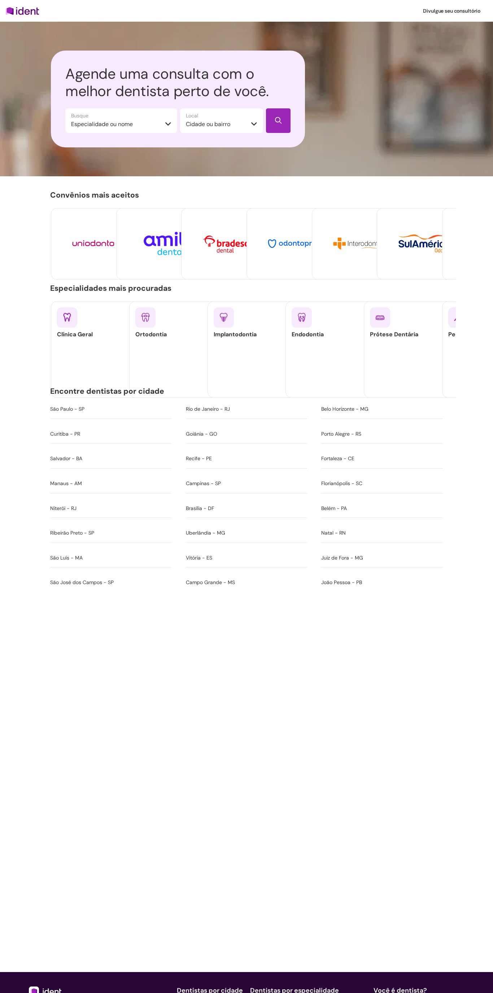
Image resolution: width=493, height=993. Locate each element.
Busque (79, 115)
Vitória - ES (199, 557)
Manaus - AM (66, 483)
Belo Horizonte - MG (344, 409)
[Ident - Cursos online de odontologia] (25, 11)
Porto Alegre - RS (341, 434)
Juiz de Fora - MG (342, 557)
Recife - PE (199, 458)
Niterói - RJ (63, 508)
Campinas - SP (203, 483)
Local (192, 115)
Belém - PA (334, 508)
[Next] (437, 231)
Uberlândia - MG (205, 533)
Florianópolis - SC (341, 483)
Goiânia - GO (201, 434)
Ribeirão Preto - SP (72, 533)
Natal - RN (333, 533)
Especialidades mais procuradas (112, 288)
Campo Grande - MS (210, 582)
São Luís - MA (66, 557)
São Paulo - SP (67, 409)
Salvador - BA (66, 458)
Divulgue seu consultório (451, 11)
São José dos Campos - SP (82, 582)
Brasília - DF (200, 508)
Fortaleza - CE (337, 458)
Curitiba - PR (65, 434)
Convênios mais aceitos (96, 195)
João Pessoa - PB (341, 582)
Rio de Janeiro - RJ (208, 409)
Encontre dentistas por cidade (108, 391)
